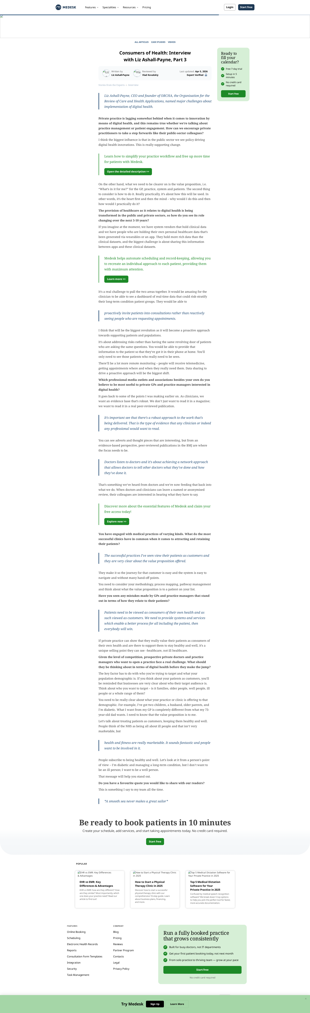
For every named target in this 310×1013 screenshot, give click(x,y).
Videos (172, 42)
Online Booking (76, 932)
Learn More (177, 1004)
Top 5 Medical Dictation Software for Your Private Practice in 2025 (205, 885)
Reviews (118, 944)
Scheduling (73, 938)
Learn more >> (116, 279)
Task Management (78, 975)
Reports (72, 950)
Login (229, 7)
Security (72, 968)
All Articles (142, 42)
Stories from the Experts (111, 84)
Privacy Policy (121, 968)
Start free (246, 7)
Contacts (118, 956)
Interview (133, 84)
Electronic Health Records (82, 944)
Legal (116, 962)
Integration (74, 962)
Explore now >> (116, 521)
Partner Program (123, 950)
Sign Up (154, 1004)
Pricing (146, 7)
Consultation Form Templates (84, 956)
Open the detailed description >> (128, 171)
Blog (116, 932)
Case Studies (158, 42)
